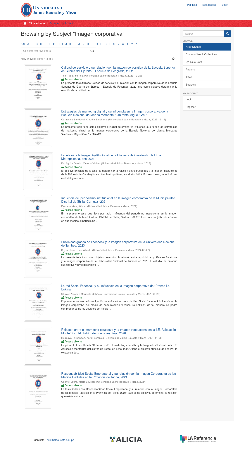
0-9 (23, 44)
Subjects (191, 84)
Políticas (192, 4)
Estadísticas (209, 4)
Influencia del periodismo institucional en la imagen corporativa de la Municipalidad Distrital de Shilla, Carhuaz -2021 (118, 199)
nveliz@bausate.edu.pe (60, 440)
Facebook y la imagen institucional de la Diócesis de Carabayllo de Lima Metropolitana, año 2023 (111, 157)
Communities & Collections (201, 54)
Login (189, 99)
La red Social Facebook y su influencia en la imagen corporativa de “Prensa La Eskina (115, 287)
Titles (189, 77)
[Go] (227, 33)
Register (191, 107)
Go (92, 51)
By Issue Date (194, 62)
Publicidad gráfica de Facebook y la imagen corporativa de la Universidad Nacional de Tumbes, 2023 (118, 243)
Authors (190, 69)
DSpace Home (36, 23)
